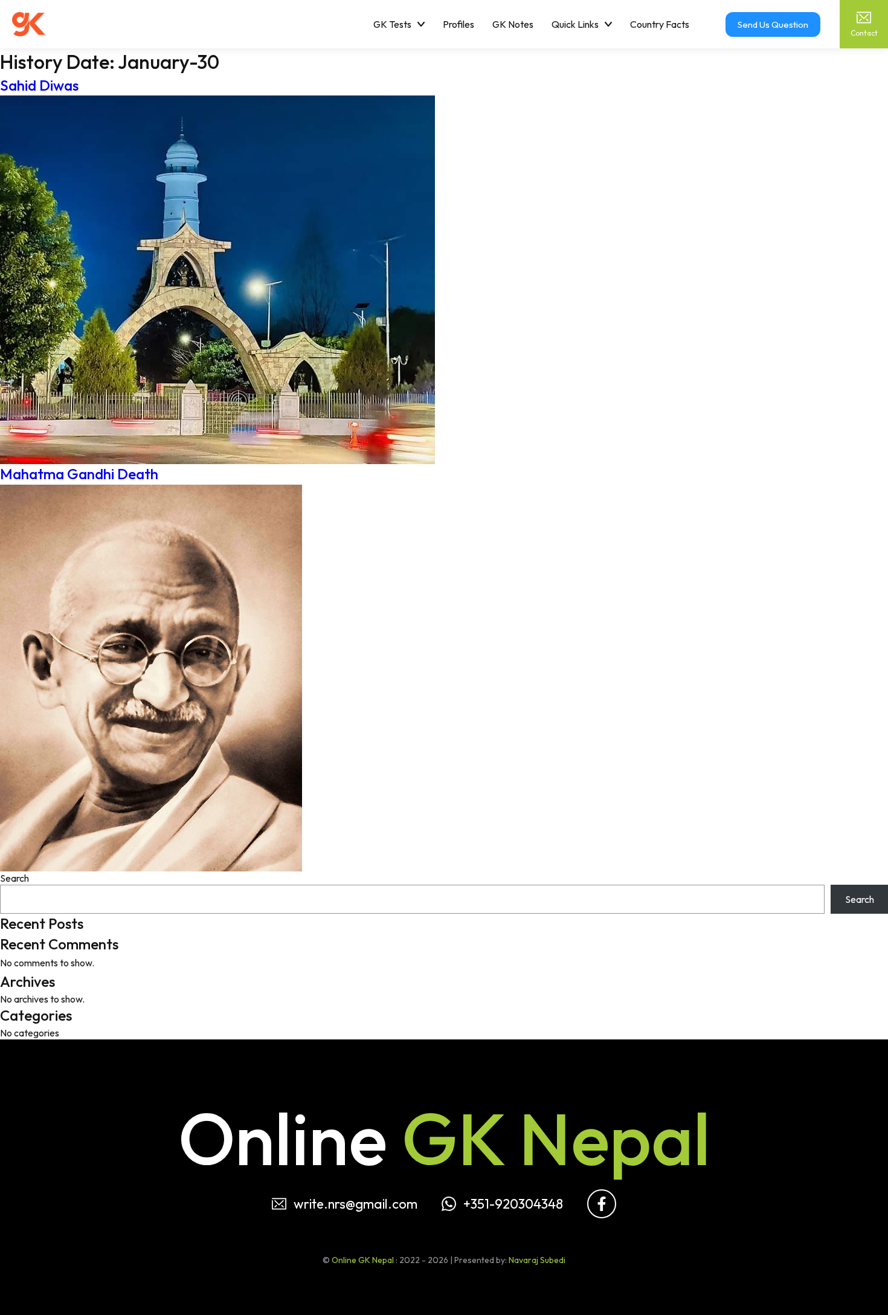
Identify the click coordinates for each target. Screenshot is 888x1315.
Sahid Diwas (39, 85)
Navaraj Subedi (537, 1260)
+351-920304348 (513, 1203)
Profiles (458, 24)
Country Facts (659, 24)
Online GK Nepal (363, 1260)
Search (14, 878)
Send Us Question (773, 24)
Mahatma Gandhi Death (79, 474)
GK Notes (512, 24)
